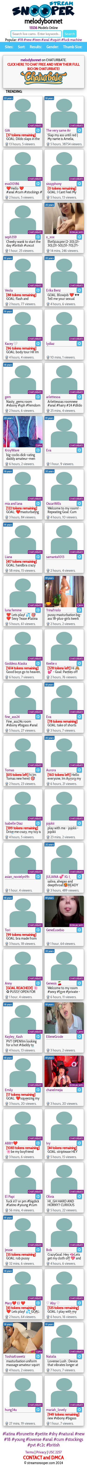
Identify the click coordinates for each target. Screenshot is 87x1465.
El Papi (9, 1196)
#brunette (25, 1433)
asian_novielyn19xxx (17, 876)
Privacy (41, 1452)
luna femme (13, 610)
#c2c (41, 1445)
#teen (36, 40)
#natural (66, 1433)
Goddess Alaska (16, 663)
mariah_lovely (56, 1410)
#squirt (55, 40)
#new (28, 40)
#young (18, 1439)
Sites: (9, 46)
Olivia (50, 1196)
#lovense (34, 1439)
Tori (7, 930)
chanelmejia (54, 1090)
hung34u (11, 1410)
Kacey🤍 (11, 343)
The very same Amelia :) (58, 130)
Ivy (48, 1143)
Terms (29, 1452)
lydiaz (50, 343)
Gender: (52, 46)
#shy (53, 1433)
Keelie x (51, 663)
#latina (9, 1433)
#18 (20, 40)
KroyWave (12, 450)
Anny (8, 983)
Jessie (9, 1250)
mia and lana (13, 503)
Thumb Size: (72, 46)
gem (8, 397)
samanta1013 (55, 557)
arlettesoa (53, 397)
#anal (45, 40)
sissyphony (53, 183)
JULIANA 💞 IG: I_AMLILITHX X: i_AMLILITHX (58, 876)
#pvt (31, 1445)
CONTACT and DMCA (43, 1457)
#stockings (74, 1439)
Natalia (51, 1356)
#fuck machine (71, 40)
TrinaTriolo (53, 610)
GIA (7, 130)
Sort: (21, 46)
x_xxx (50, 237)
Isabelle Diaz (14, 823)
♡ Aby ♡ (53, 1303)
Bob (49, 1250)
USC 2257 (55, 1452)
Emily (9, 1090)
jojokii (50, 823)
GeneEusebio (55, 930)
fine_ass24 (12, 717)
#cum (59, 1439)
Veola (9, 290)
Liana (8, 557)
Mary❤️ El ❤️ (15, 1303)
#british (53, 1445)
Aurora (51, 770)
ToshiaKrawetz (15, 1356)
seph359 (11, 237)
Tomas (9, 770)
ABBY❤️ (11, 1143)
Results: (36, 46)
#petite (41, 1433)
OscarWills (53, 503)
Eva (48, 450)
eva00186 (12, 183)
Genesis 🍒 (54, 983)
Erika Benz (53, 290)
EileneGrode (54, 1036)
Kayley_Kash (14, 1036)
